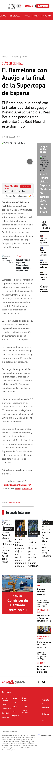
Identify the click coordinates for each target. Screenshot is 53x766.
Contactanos (46, 714)
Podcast (24, 706)
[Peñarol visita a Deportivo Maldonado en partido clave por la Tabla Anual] (8, 259)
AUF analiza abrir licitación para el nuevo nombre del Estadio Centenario (34, 552)
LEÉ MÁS (19, 256)
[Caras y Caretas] (13, 684)
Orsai (36, 16)
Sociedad (5, 713)
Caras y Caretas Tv (24, 700)
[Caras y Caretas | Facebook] (18, 6)
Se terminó (41, 662)
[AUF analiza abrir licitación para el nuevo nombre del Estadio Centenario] (33, 536)
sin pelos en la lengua (43, 637)
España (18, 502)
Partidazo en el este (11, 529)
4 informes (17, 595)
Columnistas (6, 709)
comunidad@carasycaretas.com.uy (19, 742)
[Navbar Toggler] (7, 6)
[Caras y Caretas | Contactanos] (48, 681)
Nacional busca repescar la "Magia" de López (44, 242)
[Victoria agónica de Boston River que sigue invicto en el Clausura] (46, 526)
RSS (43, 720)
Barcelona (11, 502)
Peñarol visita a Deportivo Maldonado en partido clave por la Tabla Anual (23, 265)
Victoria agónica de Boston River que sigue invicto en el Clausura (46, 542)
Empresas (15, 715)
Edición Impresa (25, 712)
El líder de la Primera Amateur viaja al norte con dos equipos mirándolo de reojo (20, 552)
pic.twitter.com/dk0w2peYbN (17, 484)
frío (38, 585)
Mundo (27, 16)
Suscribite (25, 186)
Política (4, 704)
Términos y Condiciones (9, 731)
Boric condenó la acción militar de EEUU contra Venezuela (44, 647)
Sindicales (15, 16)
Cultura (47, 16)
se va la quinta (22, 533)
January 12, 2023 (24, 488)
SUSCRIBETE (43, 6)
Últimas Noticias (5, 699)
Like (13, 711)
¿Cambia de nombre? (37, 533)
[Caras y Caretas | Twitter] (43, 682)
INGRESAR (28, 6)
